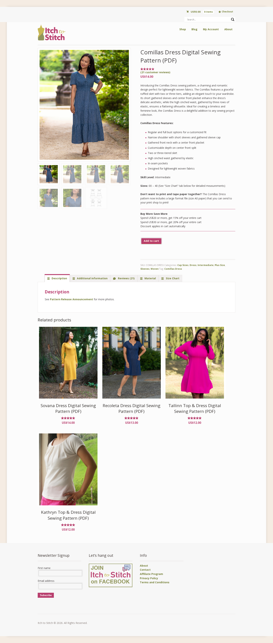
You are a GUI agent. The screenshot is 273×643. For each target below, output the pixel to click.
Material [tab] (150, 278)
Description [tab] (59, 278)
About (228, 29)
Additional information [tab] (92, 278)
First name (44, 568)
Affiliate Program (151, 574)
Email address (46, 581)
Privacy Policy (149, 578)
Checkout (227, 11)
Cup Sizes (182, 265)
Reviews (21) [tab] (126, 278)
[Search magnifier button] (232, 19)
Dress (193, 265)
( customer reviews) (155, 72)
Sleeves (145, 268)
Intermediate (206, 265)
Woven (155, 268)
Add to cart (151, 241)
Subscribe (46, 595)
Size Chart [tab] (172, 278)
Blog (194, 29)
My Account (211, 29)
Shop (182, 29)
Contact (145, 569)
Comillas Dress (173, 268)
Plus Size (220, 265)
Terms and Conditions (154, 582)
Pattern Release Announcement (71, 299)
